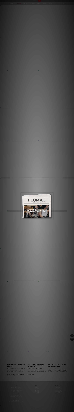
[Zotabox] (52, 218)
